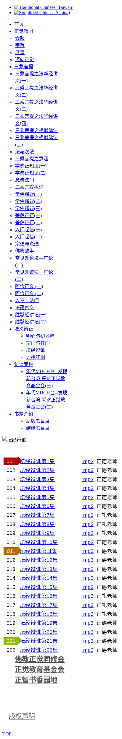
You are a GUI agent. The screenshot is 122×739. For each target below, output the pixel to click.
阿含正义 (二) (29, 293)
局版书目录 (38, 421)
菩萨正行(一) (28, 215)
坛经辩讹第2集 (37, 470)
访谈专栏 (23, 364)
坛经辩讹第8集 (37, 524)
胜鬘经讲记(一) (30, 314)
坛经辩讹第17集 (39, 605)
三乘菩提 (23, 66)
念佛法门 (24, 180)
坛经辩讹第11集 (38, 551)
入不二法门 (27, 300)
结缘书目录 (38, 428)
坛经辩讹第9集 (37, 533)
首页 (19, 24)
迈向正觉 (24, 59)
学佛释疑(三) (28, 208)
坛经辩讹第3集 (37, 479)
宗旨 (20, 45)
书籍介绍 (23, 413)
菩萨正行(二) (28, 222)
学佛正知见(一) (30, 165)
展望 (20, 52)
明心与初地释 (40, 335)
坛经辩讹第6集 (37, 506)
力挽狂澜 (35, 357)
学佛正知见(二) (30, 172)
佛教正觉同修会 (40, 659)
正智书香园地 (36, 680)
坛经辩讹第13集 (39, 569)
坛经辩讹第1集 (37, 461)
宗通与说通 (27, 243)
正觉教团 (23, 31)
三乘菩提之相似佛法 (36, 130)
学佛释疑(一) (28, 194)
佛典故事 (24, 250)
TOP (7, 733)
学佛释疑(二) (28, 201)
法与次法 (24, 151)
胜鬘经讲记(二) (30, 321)
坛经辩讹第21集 (39, 641)
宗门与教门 (38, 343)
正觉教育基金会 (40, 669)
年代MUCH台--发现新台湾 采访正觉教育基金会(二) (46, 399)
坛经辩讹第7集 (37, 515)
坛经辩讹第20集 (39, 632)
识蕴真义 (24, 307)
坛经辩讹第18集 (39, 614)
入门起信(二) (28, 236)
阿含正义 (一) (29, 286)
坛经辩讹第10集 (39, 542)
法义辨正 (23, 328)
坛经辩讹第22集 (39, 650)
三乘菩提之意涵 (31, 158)
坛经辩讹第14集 (39, 578)
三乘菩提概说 (29, 187)
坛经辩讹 (35, 350)
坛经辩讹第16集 (39, 596)
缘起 (20, 38)
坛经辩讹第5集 (37, 497)
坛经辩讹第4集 (37, 488)
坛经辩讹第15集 (39, 587)
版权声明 (22, 716)
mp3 (88, 461)
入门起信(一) (28, 229)
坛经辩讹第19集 (39, 623)
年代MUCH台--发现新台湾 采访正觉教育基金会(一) (46, 378)
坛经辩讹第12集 (39, 560)
